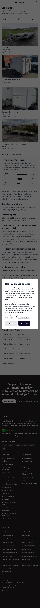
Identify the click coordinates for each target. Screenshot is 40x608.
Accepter (24, 323)
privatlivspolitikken (24, 318)
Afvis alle (10, 323)
